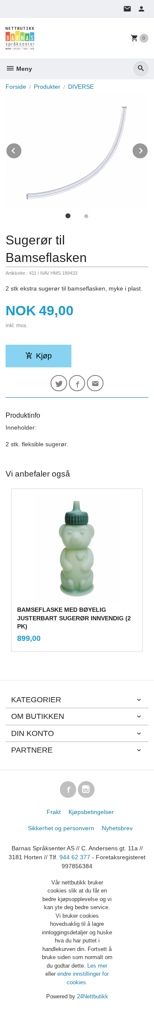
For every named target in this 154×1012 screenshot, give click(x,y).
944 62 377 (74, 857)
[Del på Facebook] (77, 383)
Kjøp (44, 356)
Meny (23, 68)
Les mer (97, 966)
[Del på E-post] (95, 383)
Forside (16, 86)
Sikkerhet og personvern (61, 828)
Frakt (54, 811)
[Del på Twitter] (58, 383)
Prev (21, 149)
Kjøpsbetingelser (91, 811)
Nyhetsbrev (117, 828)
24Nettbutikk (92, 996)
